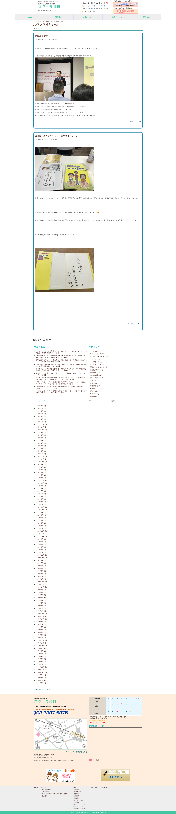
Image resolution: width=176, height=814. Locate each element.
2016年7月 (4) (41, 680)
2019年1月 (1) (41, 611)
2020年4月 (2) (41, 571)
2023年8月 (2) (41, 488)
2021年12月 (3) (41, 531)
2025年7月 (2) (41, 438)
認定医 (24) (94, 396)
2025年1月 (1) (41, 454)
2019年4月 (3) (41, 603)
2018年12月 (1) (41, 613)
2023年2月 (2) (41, 502)
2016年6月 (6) (41, 683)
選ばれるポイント (47, 789)
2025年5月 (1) (41, 443)
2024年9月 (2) (41, 464)
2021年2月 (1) (41, 550)
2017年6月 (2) (41, 651)
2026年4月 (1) (41, 416)
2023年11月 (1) (41, 480)
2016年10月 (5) (41, 672)
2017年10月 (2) (41, 645)
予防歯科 (76, 794)
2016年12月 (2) (41, 667)
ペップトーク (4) (96, 362)
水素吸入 (76, 802)
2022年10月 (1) (41, 510)
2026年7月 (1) (41, 408)
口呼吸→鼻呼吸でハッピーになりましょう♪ (56, 136)
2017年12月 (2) (41, 640)
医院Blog (147, 17)
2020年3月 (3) (41, 574)
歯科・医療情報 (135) (97, 378)
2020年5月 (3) (41, 568)
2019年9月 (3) (41, 589)
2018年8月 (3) (41, 621)
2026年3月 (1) (41, 419)
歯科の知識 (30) (95, 375)
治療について (88, 17)
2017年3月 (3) (41, 659)
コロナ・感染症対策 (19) (99, 354)
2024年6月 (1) (41, 472)
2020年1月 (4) (41, 579)
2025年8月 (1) (41, 435)
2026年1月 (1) (41, 422)
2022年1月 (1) (41, 528)
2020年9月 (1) (41, 560)
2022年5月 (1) (41, 520)
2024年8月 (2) (41, 467)
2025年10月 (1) (41, 430)
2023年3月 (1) (41, 499)
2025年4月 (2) (41, 446)
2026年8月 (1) (41, 406)
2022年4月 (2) (41, 523)
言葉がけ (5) (94, 394)
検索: (90, 400)
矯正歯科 (76, 796)
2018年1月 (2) (41, 637)
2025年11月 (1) (41, 427)
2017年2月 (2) (41, 661)
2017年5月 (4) (41, 653)
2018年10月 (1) (41, 619)
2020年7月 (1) (41, 563)
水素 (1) (93, 380)
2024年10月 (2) (41, 462)
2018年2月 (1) (41, 635)
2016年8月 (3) (41, 677)
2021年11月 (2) (41, 534)
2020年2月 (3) (41, 576)
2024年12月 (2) (41, 456)
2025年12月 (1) (41, 424)
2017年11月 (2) (41, 643)
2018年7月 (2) (41, 624)
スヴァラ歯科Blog (45, 24)
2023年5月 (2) (41, 494)
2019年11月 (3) (41, 584)
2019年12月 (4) (41, 581)
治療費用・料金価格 (80, 808)
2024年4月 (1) (41, 478)
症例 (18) (93, 383)
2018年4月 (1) (41, 629)
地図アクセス (117, 17)
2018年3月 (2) (41, 632)
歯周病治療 (77, 791)
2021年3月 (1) (41, 547)
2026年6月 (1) (41, 411)
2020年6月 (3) (41, 565)
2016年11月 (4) (41, 669)
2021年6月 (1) (41, 541)
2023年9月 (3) (41, 486)
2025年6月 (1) (41, 440)
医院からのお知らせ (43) (99, 367)
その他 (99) (94, 351)
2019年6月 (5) (41, 597)
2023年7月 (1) (41, 491)
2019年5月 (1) (41, 600)
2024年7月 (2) (41, 470)
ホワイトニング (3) (97, 364)
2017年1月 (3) (41, 664)
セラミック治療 (79, 800)
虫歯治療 (76, 789)
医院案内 (58, 17)
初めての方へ (46, 791)
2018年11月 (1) (41, 616)
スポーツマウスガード (81, 804)
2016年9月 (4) (41, 675)
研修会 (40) (94, 391)
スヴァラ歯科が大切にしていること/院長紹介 (56, 794)
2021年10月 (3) (41, 536)
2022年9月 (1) (41, 512)
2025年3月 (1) (41, 448)
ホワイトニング (79, 806)
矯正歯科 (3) (94, 388)
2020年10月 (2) (41, 557)
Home (29, 17)
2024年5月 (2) (41, 475)
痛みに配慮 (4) (95, 386)
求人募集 (44, 796)
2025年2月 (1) (41, 451)
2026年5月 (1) (41, 414)
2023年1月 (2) (41, 504)
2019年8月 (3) (41, 592)
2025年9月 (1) (41, 432)
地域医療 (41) (95, 372)
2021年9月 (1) (41, 539)
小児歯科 (76, 798)
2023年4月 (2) (41, 496)
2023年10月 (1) (41, 483)
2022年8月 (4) (41, 515)
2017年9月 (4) (41, 648)
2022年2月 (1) (41, 526)
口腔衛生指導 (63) (96, 370)
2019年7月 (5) (41, 595)
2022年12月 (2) (41, 507)
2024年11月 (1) (41, 459)
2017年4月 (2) (41, 656)
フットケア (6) (95, 359)
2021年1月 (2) (41, 552)
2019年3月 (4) (41, 605)
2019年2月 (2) (41, 608)
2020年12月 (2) (41, 555)
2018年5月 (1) (41, 627)
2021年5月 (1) (41, 544)
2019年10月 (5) (41, 587)
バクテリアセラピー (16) (99, 356)
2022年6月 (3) (41, 517)
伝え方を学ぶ (41, 35)
